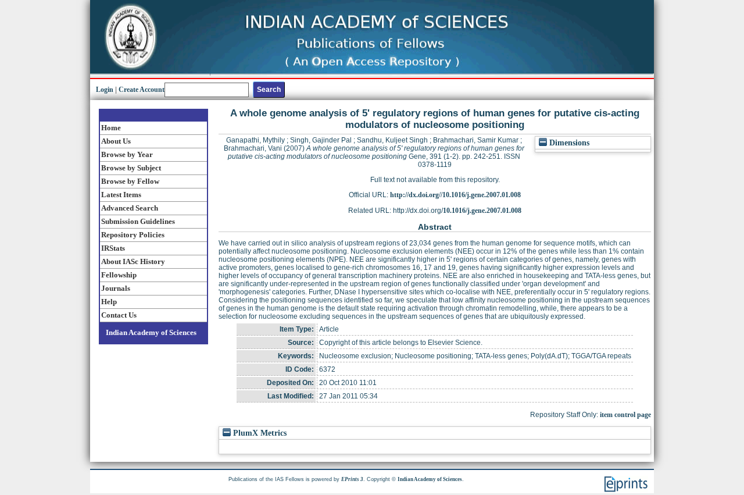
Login (104, 90)
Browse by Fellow (130, 181)
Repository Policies (132, 234)
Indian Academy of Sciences (151, 332)
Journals (115, 288)
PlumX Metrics (259, 433)
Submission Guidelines (138, 221)
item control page (625, 415)
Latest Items (121, 194)
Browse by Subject (131, 167)
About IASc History (133, 261)
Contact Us (119, 315)
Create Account (141, 90)
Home (111, 127)
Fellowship (119, 274)
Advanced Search (129, 208)
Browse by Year (127, 154)
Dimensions (568, 142)
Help (109, 301)
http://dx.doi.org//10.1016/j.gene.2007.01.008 (455, 195)
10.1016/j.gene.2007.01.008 (482, 210)
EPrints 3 (352, 479)
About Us (116, 141)
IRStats (113, 248)
